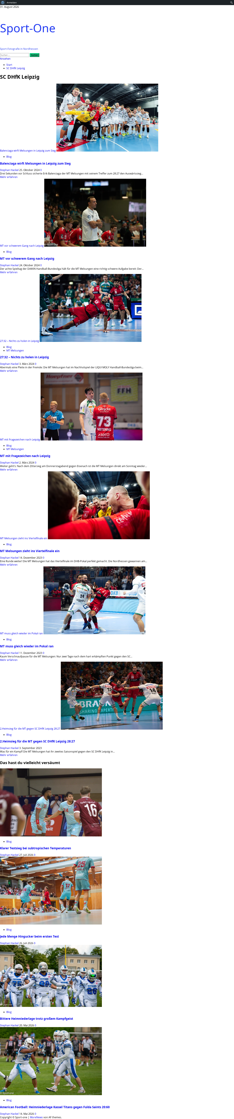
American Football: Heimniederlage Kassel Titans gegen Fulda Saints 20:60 (55, 1107)
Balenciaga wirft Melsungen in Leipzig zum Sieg (28, 150)
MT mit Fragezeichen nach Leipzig (20, 439)
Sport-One (28, 28)
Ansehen (5, 58)
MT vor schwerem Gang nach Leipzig (22, 245)
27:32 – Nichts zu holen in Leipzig (19, 341)
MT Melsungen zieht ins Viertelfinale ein (23, 538)
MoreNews (36, 1117)
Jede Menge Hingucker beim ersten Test (29, 936)
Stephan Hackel (9, 170)
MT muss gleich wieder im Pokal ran (21, 633)
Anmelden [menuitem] (12, 2)
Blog (9, 156)
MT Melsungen (15, 350)
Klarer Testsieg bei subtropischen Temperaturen (35, 848)
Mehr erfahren (9, 177)
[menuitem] (3, 2)
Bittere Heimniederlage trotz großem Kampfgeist (36, 1019)
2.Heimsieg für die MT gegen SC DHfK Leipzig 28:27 (30, 728)
